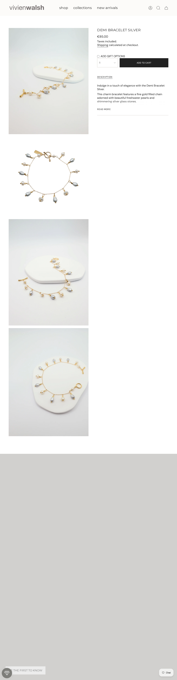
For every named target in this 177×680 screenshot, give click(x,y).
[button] (64, 8)
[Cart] (166, 8)
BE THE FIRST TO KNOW (25, 670)
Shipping (102, 45)
